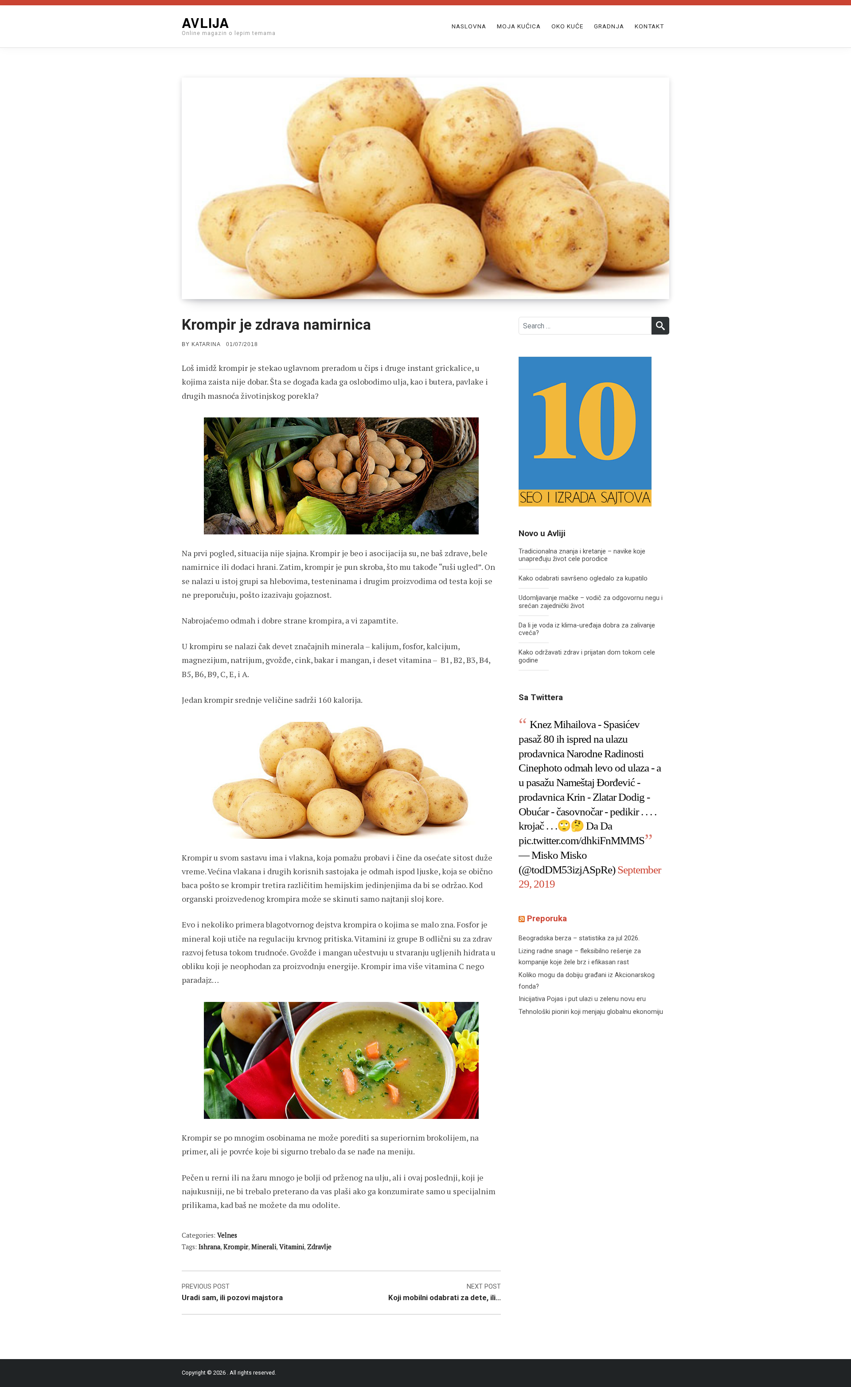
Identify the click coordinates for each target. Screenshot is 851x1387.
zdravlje (319, 1247)
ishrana (209, 1247)
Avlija (205, 22)
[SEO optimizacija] (585, 431)
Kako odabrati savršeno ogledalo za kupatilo (583, 578)
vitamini (291, 1247)
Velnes (227, 1235)
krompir (235, 1247)
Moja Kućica (519, 26)
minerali (263, 1247)
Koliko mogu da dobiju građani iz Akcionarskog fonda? (587, 980)
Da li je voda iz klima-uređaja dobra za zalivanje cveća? (587, 629)
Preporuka (547, 918)
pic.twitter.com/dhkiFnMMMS (581, 840)
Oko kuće (567, 26)
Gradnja (609, 26)
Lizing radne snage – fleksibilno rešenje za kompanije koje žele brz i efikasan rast (580, 956)
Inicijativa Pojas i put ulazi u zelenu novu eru (582, 999)
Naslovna (469, 26)
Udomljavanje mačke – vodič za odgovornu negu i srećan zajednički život (591, 602)
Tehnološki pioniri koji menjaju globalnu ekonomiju (591, 1012)
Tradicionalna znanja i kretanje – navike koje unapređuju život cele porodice (582, 555)
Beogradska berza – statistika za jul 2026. (579, 938)
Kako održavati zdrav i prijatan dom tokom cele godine (587, 656)
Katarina (206, 344)
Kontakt (649, 26)
